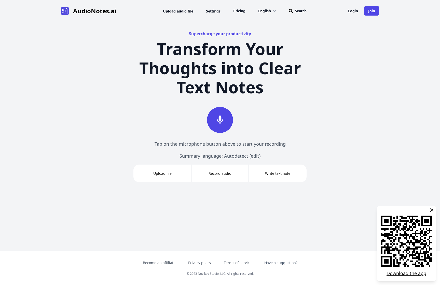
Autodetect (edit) (242, 156)
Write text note (277, 173)
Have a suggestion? (280, 262)
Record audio (220, 173)
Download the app (406, 273)
